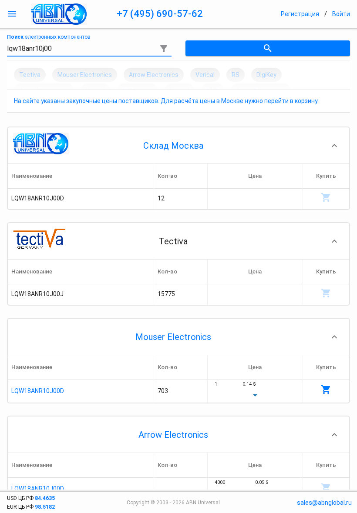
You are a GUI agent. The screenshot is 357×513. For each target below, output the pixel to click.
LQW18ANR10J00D (37, 390)
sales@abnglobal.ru (324, 502)
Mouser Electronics (173, 337)
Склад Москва (173, 145)
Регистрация (300, 13)
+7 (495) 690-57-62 (160, 13)
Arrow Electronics (173, 435)
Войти (341, 13)
